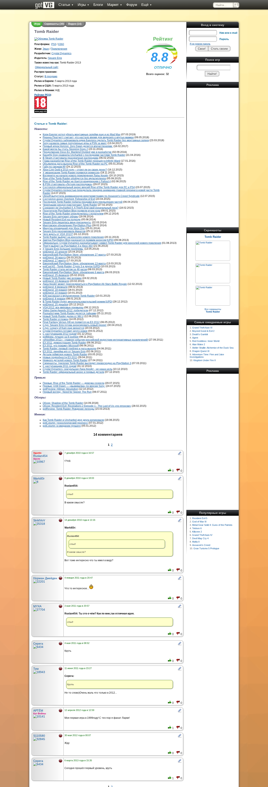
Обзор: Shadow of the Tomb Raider (63, 403)
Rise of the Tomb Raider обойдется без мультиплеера (74, 178)
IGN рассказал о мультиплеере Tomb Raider (69, 295)
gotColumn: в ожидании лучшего (62, 425)
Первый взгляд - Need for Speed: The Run (67, 391)
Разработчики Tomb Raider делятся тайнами (69, 313)
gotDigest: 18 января (55, 289)
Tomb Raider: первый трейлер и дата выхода (69, 348)
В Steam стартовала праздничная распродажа (70, 157)
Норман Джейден (45, 578)
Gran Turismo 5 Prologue (206, 548)
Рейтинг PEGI (42, 94)
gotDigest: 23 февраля (56, 281)
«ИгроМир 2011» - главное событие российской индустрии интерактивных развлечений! (95, 339)
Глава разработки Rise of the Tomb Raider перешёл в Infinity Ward (81, 160)
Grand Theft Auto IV (202, 535)
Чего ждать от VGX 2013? (58, 234)
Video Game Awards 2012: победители (65, 310)
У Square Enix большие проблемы (63, 248)
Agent (195, 337)
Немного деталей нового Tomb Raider (65, 360)
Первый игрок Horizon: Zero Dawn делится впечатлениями (78, 146)
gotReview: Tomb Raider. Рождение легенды (68, 408)
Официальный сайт (46, 67)
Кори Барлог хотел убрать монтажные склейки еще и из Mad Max (81, 134)
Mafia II (196, 541)
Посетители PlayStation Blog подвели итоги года (71, 210)
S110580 (39, 735)
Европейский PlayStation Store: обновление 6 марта (73, 272)
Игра (37, 23)
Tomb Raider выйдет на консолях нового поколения (73, 237)
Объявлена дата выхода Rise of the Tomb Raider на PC (75, 163)
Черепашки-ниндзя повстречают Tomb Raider (70, 204)
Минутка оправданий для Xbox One (64, 228)
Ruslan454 (40, 455)
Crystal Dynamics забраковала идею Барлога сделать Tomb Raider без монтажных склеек (96, 140)
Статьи (65, 5)
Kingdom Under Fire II (204, 360)
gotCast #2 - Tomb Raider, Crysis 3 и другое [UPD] (71, 266)
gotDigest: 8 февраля (55, 287)
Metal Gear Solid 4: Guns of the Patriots (212, 525)
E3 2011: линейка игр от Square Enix (64, 351)
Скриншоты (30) (54, 23)
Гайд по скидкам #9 (54, 166)
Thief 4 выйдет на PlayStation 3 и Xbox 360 (68, 245)
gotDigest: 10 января (55, 292)
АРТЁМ (38, 710)
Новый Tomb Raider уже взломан (62, 278)
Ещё (146, 5)
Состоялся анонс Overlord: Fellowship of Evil (69, 199)
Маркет (114, 5)
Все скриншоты (213, 310)
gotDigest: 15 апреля (55, 251)
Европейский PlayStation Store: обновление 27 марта (74, 254)
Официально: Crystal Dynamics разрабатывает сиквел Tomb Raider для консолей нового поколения (102, 243)
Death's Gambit (200, 334)
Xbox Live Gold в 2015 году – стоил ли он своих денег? (75, 169)
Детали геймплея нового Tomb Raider (65, 354)
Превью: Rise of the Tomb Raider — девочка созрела (73, 383)
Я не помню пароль (200, 44)
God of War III (199, 521)
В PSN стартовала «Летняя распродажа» (67, 184)
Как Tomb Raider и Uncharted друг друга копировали (73, 420)
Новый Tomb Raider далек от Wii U (63, 316)
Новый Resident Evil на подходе (62, 219)
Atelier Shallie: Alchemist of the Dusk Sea (212, 347)
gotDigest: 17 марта (54, 260)
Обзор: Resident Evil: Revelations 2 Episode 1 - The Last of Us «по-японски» (87, 405)
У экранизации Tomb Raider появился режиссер (71, 172)
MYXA (37, 606)
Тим (36, 668)
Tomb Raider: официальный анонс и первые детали (73, 372)
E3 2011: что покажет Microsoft (61, 345)
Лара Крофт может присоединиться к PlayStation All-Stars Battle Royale (85, 284)
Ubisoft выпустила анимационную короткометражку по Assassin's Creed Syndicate (91, 196)
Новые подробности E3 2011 (60, 357)
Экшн (46, 48)
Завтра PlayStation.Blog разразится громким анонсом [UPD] (78, 240)
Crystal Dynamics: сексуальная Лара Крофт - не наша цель (77, 369)
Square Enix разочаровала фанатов (64, 231)
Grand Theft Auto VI (202, 327)
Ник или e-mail (228, 32)
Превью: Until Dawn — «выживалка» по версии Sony (74, 386)
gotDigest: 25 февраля (56, 275)
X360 (61, 44)
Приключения (59, 48)
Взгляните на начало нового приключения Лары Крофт (75, 175)
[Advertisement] (212, 152)
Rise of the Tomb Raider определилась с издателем (73, 213)
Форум (131, 5)
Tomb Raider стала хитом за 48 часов (65, 269)
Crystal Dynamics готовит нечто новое (65, 331)
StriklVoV (39, 520)
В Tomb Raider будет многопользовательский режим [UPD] (77, 301)
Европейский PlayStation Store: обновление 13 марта (74, 263)
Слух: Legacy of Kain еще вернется (63, 328)
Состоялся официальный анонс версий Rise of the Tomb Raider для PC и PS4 (89, 187)
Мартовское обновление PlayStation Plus (67, 225)
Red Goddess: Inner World (205, 341)
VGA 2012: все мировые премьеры (63, 307)
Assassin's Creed (201, 545)
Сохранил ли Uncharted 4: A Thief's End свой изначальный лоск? (81, 207)
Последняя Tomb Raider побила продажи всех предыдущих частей (82, 201)
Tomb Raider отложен (55, 319)
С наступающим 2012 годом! (60, 333)
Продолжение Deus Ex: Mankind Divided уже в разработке (77, 152)
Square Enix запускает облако (60, 216)
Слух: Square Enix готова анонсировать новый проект (75, 325)
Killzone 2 (197, 531)
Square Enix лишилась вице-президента (67, 222)
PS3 (53, 44)
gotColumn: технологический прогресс (65, 422)
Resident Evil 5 (199, 518)
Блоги (98, 5)
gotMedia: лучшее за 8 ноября (61, 336)
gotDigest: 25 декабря (55, 304)
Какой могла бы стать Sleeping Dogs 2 (65, 149)
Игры (83, 5)
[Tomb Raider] (204, 242)
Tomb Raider (213, 236)
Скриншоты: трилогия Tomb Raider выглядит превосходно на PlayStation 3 (87, 363)
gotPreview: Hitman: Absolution (60, 389)
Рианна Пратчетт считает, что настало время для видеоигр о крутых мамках (88, 137)
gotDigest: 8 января (54, 298)
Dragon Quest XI (200, 351)
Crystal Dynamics (61, 53)
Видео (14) (74, 23)
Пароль (224, 39)
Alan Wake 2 (198, 344)
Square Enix (55, 58)
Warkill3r (39, 478)
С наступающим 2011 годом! (59, 366)
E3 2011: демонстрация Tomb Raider (64, 342)
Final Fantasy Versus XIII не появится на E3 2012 (71, 322)
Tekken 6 (197, 528)
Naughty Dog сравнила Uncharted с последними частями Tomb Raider (84, 155)
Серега (38, 643)
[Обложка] (48, 38)
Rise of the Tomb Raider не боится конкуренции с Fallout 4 (77, 181)
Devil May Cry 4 (200, 538)
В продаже (51, 76)
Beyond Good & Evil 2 (203, 331)
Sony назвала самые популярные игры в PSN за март (75, 143)
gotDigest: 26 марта (54, 257)
